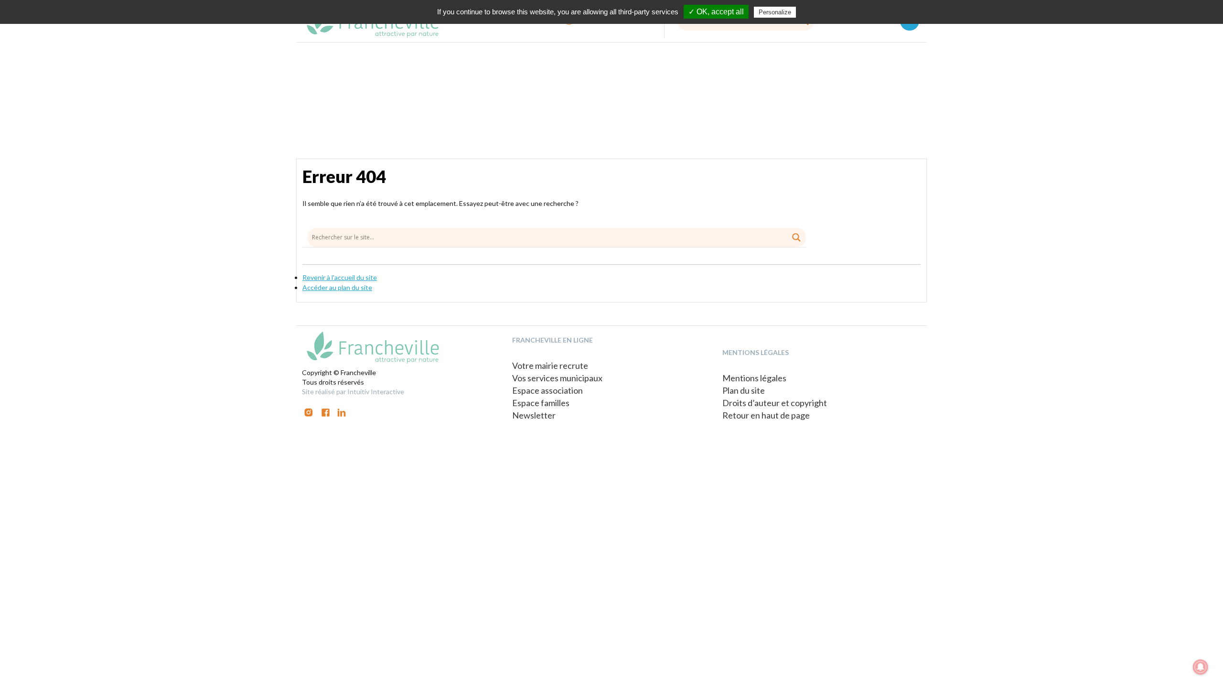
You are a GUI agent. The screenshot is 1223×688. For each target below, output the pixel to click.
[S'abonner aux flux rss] (325, 412)
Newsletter (534, 415)
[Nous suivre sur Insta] (308, 412)
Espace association (547, 390)
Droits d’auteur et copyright (774, 403)
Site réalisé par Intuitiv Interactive (353, 391)
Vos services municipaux (557, 378)
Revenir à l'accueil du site (339, 277)
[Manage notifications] (1200, 667)
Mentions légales (754, 378)
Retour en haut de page (766, 415)
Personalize (775, 12)
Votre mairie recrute (550, 365)
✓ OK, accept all (716, 12)
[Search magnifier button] (796, 237)
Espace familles (540, 403)
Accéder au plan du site (337, 287)
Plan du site (743, 390)
